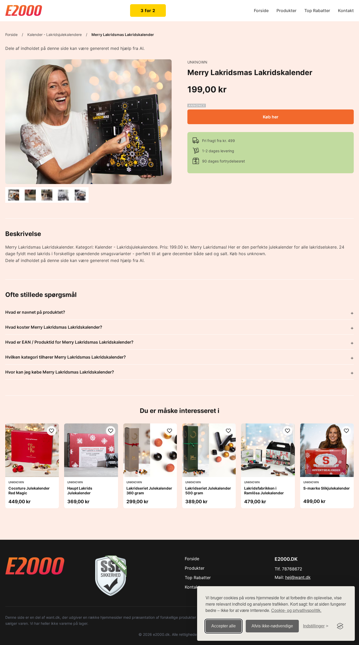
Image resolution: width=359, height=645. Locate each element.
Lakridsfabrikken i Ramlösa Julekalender (264, 490)
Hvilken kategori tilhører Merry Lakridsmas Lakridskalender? (65, 357)
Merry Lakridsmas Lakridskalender (122, 34)
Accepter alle (223, 626)
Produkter (286, 10)
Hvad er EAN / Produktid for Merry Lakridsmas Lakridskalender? (69, 342)
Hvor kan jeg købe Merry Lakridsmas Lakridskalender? (59, 372)
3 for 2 (148, 10)
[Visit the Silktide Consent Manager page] (340, 626)
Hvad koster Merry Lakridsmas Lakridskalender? (53, 327)
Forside (261, 10)
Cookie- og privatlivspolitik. (296, 610)
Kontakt (346, 10)
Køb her (270, 116)
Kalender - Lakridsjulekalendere (54, 34)
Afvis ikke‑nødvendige (272, 626)
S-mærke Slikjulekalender (326, 488)
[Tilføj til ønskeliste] (51, 431)
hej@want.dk (298, 577)
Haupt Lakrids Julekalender (79, 490)
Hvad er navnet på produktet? (35, 312)
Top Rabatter (317, 10)
